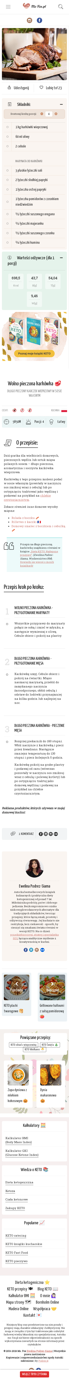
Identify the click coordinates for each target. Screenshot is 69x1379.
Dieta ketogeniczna (19, 1182)
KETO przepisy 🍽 (20, 1289)
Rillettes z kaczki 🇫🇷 (26, 522)
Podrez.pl (43, 1360)
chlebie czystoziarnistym (27, 497)
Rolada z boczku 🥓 (25, 518)
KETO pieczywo (16, 1261)
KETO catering (15, 1235)
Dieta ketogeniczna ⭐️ (32, 1282)
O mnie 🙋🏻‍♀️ (48, 1295)
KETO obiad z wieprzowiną (23, 1044)
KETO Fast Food (16, 1252)
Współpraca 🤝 (45, 1309)
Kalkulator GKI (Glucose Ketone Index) (22, 1153)
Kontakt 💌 (32, 1315)
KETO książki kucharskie (23, 1244)
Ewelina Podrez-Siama (34, 886)
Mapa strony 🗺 (18, 1302)
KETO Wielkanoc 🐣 (34, 1049)
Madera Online (19, 1309)
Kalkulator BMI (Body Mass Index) (18, 1140)
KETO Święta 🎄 (50, 1044)
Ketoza (10, 1191)
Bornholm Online (47, 1302)
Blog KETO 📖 (48, 1289)
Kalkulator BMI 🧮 (22, 1295)
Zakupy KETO (15, 1208)
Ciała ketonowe (16, 1199)
